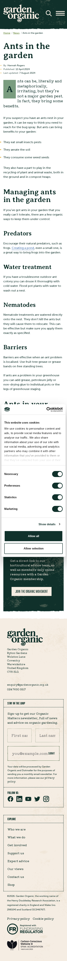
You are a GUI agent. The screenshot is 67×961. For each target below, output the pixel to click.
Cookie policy (43, 918)
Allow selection (34, 548)
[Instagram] (46, 801)
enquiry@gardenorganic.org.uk (27, 684)
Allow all (33, 536)
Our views (15, 868)
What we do (16, 837)
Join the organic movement (31, 591)
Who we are (16, 829)
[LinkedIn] (19, 801)
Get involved (17, 845)
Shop (11, 884)
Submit (51, 753)
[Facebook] (10, 801)
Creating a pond (23, 248)
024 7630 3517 (16, 689)
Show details (47, 524)
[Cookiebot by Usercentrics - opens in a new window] (47, 409)
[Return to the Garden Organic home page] (21, 21)
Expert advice (18, 861)
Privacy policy (18, 918)
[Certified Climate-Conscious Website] (25, 949)
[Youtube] (28, 801)
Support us (15, 853)
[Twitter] (37, 801)
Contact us (15, 876)
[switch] (57, 486)
